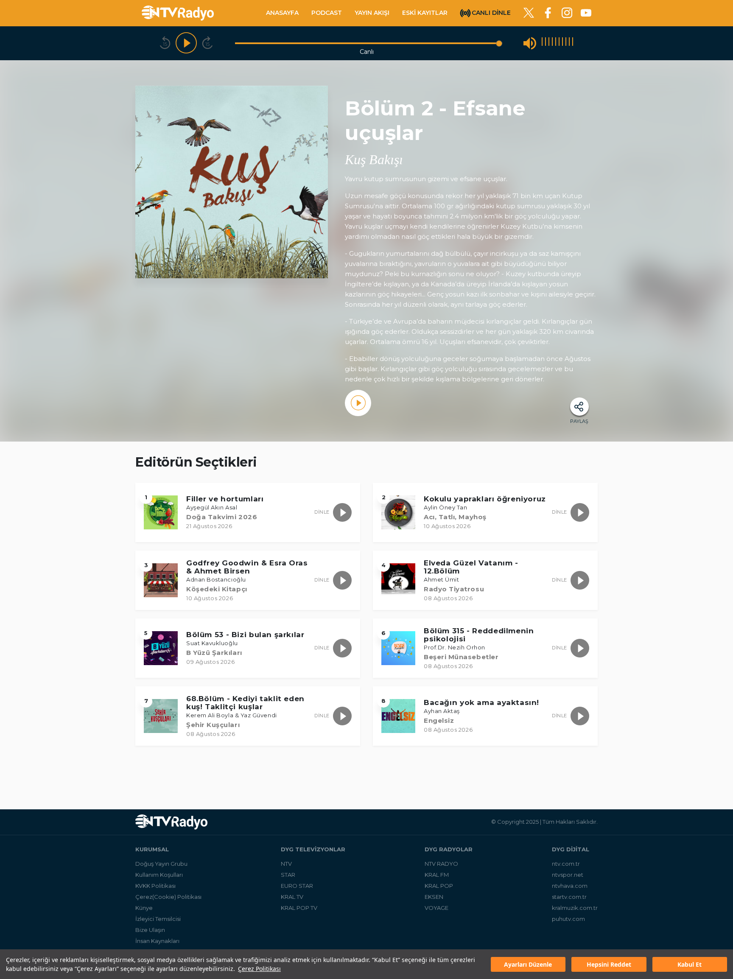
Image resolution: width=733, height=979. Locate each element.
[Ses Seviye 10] (572, 43)
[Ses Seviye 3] (549, 43)
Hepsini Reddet (609, 964)
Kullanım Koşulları (159, 874)
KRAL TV (292, 896)
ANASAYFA (282, 13)
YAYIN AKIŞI (372, 13)
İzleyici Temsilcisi (158, 918)
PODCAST (326, 13)
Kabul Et (689, 964)
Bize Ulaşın (150, 929)
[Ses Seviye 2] (545, 43)
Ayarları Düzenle (528, 964)
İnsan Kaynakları (157, 940)
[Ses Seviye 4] (552, 43)
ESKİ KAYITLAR (425, 13)
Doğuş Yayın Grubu (161, 863)
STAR (288, 874)
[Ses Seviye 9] (569, 43)
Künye (144, 907)
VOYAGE (436, 907)
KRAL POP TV (299, 907)
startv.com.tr (569, 896)
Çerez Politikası (259, 969)
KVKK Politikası (155, 885)
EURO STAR (297, 885)
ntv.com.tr (566, 863)
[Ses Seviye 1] (542, 43)
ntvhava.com (570, 885)
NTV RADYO (441, 863)
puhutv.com (568, 918)
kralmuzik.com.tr (575, 907)
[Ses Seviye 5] (555, 43)
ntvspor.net (567, 874)
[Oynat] (186, 43)
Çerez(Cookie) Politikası (168, 896)
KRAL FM (437, 874)
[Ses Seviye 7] (562, 43)
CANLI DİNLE (491, 12)
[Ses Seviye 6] (559, 43)
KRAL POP (439, 885)
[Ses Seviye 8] (566, 43)
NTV (286, 863)
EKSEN (434, 896)
